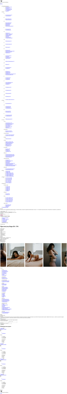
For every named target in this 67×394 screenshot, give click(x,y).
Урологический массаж (10, 155)
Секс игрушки (9, 126)
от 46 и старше (8, 182)
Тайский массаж (4, 301)
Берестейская (8, 18)
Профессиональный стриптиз (11, 164)
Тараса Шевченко (9, 82)
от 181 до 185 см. (9, 201)
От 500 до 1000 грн (9, 172)
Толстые (8, 194)
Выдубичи (8, 24)
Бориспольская (8, 19)
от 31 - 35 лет (8, 180)
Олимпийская (8, 67)
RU (0, 3)
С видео (7, 7)
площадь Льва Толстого (10, 99)
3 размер (8, 188)
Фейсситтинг (8, 127)
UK (2, 3)
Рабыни (7, 149)
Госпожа (3, 293)
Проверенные (8, 8)
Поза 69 (8, 162)
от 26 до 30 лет (9, 179)
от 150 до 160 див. (9, 197)
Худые (8, 193)
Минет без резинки (10, 142)
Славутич (8, 78)
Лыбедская (8, 58)
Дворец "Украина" (9, 33)
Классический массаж (5, 300)
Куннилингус (4, 290)
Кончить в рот (9, 130)
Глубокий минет (9, 143)
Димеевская (8, 35)
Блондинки (8, 204)
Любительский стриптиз (10, 165)
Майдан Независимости (10, 61)
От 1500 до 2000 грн (10, 174)
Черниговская (8, 93)
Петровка (8, 71)
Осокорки (8, 68)
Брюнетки (8, 205)
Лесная (7, 56)
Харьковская (8, 90)
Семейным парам (9, 160)
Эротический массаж (10, 154)
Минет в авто (8, 144)
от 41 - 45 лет (8, 181)
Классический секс (9, 123)
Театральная (8, 83)
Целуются (8, 161)
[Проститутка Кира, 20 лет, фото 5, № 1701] (15, 255)
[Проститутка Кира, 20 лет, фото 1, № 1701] (33, 255)
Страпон (8, 150)
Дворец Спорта (9, 34)
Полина (1, 343)
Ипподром (8, 47)
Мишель (1, 328)
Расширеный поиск (5, 207)
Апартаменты (9, 9)
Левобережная (8, 55)
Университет (8, 87)
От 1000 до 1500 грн (10, 173)
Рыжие (7, 206)
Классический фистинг (10, 168)
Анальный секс (4, 270)
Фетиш (3, 274)
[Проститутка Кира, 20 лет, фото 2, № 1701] (52, 255)
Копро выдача (8, 138)
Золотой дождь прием (10, 135)
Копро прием (4, 284)
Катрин (1, 374)
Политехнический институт (11, 73)
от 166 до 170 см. (9, 199)
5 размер (8, 189)
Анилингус (8, 145)
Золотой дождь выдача (10, 134)
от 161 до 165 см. (9, 198)
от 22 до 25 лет (9, 178)
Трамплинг (8, 151)
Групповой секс (9, 124)
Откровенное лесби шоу (10, 163)
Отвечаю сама (2, 224)
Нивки (7, 64)
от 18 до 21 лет (9, 177)
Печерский (8, 111)
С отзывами (8, 10)
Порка (3, 296)
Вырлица (8, 25)
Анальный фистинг (9, 169)
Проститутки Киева (5, 217)
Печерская (8, 72)
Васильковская (8, 22)
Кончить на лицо (9, 131)
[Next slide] (65, 255)
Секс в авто (8, 125)
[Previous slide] (2, 255)
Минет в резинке (9, 141)
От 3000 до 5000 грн (10, 176)
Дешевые (3, 218)
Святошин (8, 77)
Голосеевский (8, 103)
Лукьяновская (8, 57)
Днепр (7, 36)
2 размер (8, 187)
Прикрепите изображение (4, 212)
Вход (1, 393)
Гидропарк (8, 29)
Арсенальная (8, 15)
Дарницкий (8, 106)
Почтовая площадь (9, 74)
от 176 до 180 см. (9, 200)
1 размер (8, 186)
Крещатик (8, 52)
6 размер (7, 190)
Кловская (8, 50)
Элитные (8, 171)
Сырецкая (8, 79)
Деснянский (8, 107)
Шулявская (8, 96)
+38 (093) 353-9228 (3, 329)
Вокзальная (8, 23)
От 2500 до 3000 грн (9, 175)
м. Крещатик (4, 221)
